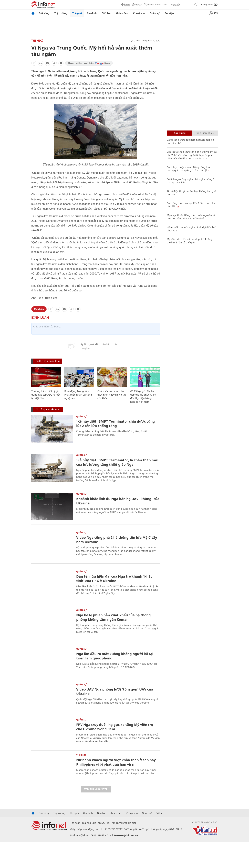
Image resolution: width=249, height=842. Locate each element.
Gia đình (92, 13)
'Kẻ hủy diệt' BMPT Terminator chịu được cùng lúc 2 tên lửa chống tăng (115, 423)
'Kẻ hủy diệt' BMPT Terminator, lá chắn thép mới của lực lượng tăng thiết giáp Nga (117, 462)
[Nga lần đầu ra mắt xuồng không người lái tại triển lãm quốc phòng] (52, 661)
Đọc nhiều (179, 133)
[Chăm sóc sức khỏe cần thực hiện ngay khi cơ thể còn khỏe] (112, 377)
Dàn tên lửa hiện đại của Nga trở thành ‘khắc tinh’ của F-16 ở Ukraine (114, 578)
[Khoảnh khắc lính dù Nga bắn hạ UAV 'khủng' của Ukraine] (52, 506)
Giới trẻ (106, 13)
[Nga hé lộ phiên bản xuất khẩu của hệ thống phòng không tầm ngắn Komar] (52, 623)
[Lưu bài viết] (61, 63)
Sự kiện (169, 13)
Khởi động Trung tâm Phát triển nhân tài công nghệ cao (78, 394)
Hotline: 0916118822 (157, 4)
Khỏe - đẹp (122, 13)
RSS (215, 13)
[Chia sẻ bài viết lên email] (47, 63)
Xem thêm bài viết (95, 789)
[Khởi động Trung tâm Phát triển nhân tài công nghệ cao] (79, 377)
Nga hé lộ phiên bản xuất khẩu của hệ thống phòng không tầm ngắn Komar (113, 617)
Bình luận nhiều (205, 133)
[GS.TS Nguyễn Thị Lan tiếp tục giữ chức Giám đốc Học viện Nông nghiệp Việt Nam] (145, 377)
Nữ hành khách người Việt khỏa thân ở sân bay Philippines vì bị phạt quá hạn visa (116, 762)
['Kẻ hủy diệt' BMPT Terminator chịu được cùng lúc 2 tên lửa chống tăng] (52, 429)
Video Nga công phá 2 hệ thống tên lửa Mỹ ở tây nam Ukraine (116, 539)
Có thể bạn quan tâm (48, 361)
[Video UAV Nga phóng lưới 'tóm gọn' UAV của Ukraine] (52, 697)
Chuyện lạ (139, 13)
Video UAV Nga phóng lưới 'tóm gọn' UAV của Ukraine (114, 691)
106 (177, 206)
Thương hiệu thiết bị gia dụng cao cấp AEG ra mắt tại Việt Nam (45, 394)
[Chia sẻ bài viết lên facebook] (33, 63)
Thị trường (60, 13)
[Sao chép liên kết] (54, 63)
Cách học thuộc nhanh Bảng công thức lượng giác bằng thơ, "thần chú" (189, 168)
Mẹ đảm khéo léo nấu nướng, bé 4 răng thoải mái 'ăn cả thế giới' (189, 241)
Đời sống (44, 13)
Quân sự (155, 13)
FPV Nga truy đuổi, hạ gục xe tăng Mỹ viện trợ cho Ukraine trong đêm (114, 726)
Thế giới (77, 13)
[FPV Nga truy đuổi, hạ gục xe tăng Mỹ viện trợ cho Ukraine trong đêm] (52, 732)
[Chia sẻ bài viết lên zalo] (40, 63)
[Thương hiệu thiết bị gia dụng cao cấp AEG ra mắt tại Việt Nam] (46, 377)
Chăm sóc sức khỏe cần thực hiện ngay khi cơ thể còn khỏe (111, 394)
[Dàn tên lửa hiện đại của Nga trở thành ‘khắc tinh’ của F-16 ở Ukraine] (52, 584)
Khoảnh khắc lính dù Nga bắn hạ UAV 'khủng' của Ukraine (117, 500)
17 (209, 170)
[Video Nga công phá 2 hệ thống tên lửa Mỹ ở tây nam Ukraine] (52, 545)
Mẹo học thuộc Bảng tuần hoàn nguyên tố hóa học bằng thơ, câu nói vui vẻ (191, 217)
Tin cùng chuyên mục (48, 409)
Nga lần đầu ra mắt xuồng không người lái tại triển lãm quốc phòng (114, 655)
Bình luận (39, 309)
